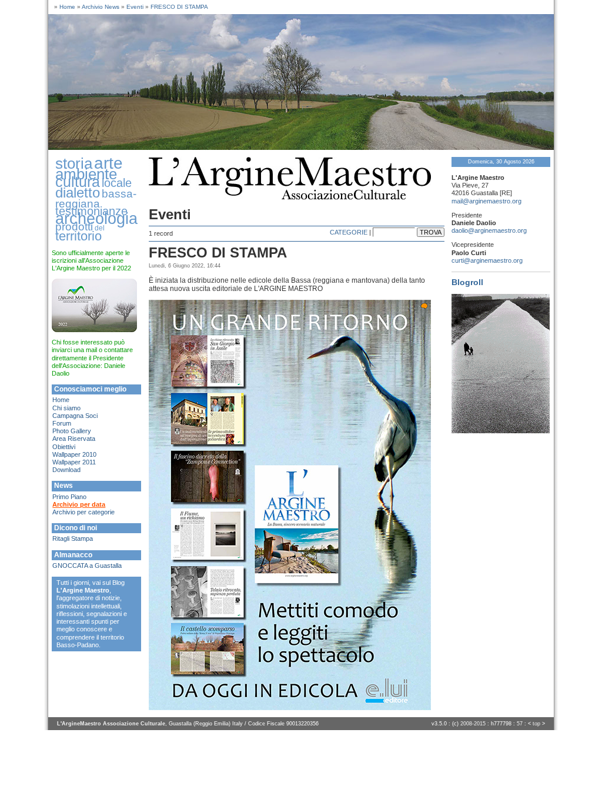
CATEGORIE (348, 232)
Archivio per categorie (83, 512)
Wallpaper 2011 (74, 462)
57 (520, 724)
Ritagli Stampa (72, 538)
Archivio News (100, 7)
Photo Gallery (71, 430)
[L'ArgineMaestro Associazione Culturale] (301, 147)
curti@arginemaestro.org (487, 260)
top (536, 724)
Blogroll (467, 282)
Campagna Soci (75, 415)
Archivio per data (78, 504)
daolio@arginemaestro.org (489, 230)
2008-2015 (473, 724)
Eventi (134, 7)
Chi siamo (66, 407)
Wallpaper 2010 (74, 454)
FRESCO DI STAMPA (179, 7)
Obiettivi (63, 446)
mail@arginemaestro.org (486, 201)
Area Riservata (73, 438)
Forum (61, 423)
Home (67, 7)
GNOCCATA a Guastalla (87, 565)
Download (66, 469)
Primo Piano (69, 496)
